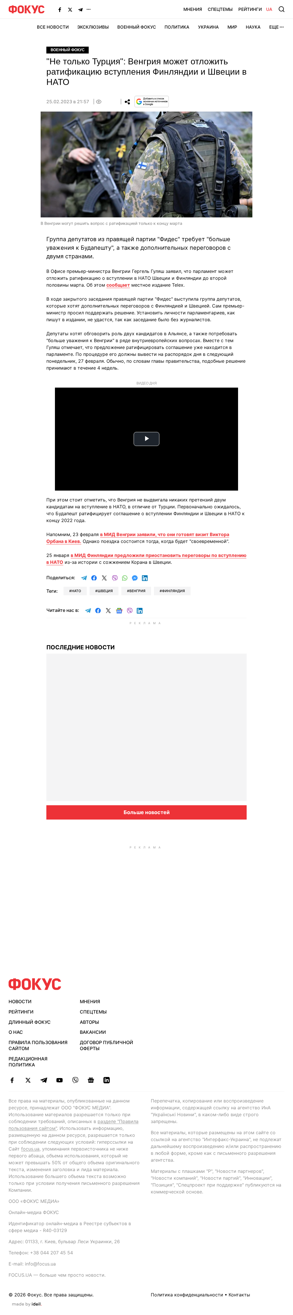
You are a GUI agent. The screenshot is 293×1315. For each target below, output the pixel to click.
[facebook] (12, 1080)
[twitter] (27, 1080)
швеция (105, 591)
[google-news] (90, 1080)
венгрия (137, 591)
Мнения (192, 9)
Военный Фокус (136, 27)
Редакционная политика (28, 1062)
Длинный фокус (30, 1022)
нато (76, 591)
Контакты (239, 1295)
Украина (208, 27)
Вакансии (93, 1032)
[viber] (75, 1080)
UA (269, 9)
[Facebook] (60, 9)
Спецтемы (220, 9)
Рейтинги (250, 9)
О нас (16, 1032)
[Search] (281, 9)
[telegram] (43, 1080)
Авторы (89, 1022)
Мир (232, 27)
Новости (20, 1001)
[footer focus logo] (35, 984)
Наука (253, 27)
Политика (177, 27)
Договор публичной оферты (106, 1045)
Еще (274, 27)
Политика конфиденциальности (187, 1295)
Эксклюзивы (93, 27)
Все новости (53, 27)
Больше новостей (147, 812)
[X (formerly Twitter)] (70, 9)
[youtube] (59, 1080)
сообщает (118, 285)
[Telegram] (80, 9)
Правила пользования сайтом (38, 1045)
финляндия (173, 591)
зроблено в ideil (27, 1304)
